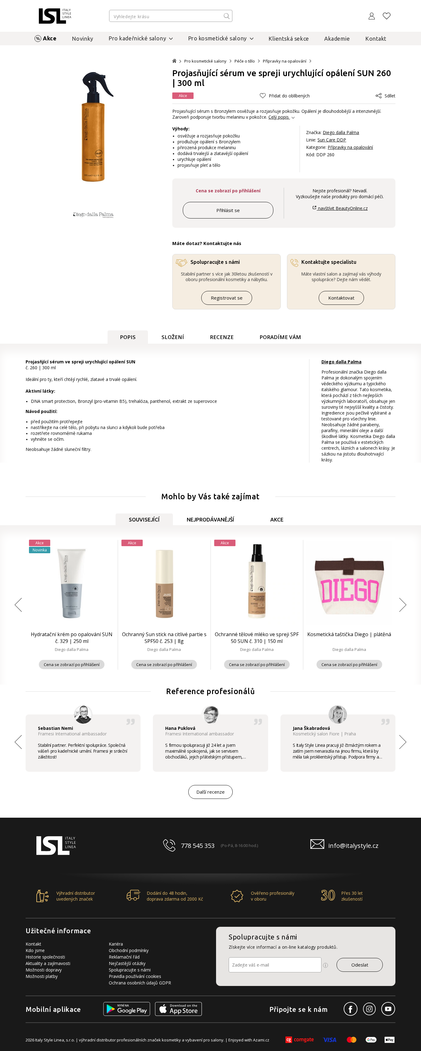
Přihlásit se (228, 210)
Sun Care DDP (331, 140)
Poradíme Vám (280, 337)
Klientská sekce (288, 38)
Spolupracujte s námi (130, 970)
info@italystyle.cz (353, 845)
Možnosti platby (42, 976)
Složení (172, 337)
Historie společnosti (45, 957)
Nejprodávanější (210, 519)
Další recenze (210, 792)
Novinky (82, 38)
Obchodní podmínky (129, 950)
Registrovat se (227, 298)
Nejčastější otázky (127, 963)
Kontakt (375, 38)
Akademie (337, 38)
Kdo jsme (35, 950)
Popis (128, 337)
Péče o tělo (245, 61)
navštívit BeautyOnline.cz (342, 208)
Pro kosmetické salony (205, 61)
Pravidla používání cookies (135, 976)
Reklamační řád (124, 957)
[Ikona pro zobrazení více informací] (325, 965)
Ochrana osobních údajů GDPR (140, 983)
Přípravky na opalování (284, 61)
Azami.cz (261, 1040)
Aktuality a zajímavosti (48, 963)
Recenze (222, 337)
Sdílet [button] (390, 96)
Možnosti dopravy (44, 970)
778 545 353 (198, 845)
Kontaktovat (341, 298)
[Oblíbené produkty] (386, 16)
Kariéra (116, 944)
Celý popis (278, 117)
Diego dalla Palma (341, 132)
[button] (285, 95)
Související (144, 519)
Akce (49, 38)
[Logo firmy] (55, 16)
